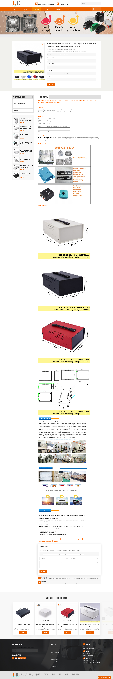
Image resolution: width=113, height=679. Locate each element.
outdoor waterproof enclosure (55, 652)
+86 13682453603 (64, 3)
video (66, 674)
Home (15, 9)
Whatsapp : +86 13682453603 (88, 655)
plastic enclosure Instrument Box (56, 664)
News (47, 9)
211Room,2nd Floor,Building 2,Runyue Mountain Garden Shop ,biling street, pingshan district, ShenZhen (91, 661)
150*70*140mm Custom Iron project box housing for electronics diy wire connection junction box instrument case (45, 625)
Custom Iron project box (77, 539)
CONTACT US (58, 9)
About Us (25, 9)
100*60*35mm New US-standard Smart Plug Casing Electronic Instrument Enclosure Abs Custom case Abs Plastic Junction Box (26, 119)
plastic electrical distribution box (56, 661)
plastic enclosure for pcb (55, 657)
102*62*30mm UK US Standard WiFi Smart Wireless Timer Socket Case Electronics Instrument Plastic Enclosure (25, 127)
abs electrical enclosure (54, 650)
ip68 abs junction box (54, 666)
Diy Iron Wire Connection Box (66, 539)
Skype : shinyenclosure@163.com (88, 648)
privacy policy (75, 674)
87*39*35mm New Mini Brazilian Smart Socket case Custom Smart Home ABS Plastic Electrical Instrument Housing (26, 151)
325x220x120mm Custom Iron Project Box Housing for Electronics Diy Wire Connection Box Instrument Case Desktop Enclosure (63, 554)
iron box (20, 35)
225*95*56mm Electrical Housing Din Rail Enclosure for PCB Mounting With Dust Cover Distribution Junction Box (26, 166)
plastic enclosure (18, 100)
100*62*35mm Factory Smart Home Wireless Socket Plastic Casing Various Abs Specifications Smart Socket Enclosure (26, 158)
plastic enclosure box (54, 659)
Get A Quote (97, 9)
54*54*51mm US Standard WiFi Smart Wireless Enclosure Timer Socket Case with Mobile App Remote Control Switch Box (26, 135)
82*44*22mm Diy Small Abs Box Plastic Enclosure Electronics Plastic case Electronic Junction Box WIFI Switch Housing (26, 143)
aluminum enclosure (19, 103)
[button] (103, 618)
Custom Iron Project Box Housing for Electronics (51, 539)
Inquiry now (51, 84)
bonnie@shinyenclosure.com (46, 3)
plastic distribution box (54, 654)
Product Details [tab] (43, 97)
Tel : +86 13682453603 (86, 653)
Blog (69, 9)
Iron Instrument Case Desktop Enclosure (45, 541)
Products (36, 9)
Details (23, 632)
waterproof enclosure (20, 107)
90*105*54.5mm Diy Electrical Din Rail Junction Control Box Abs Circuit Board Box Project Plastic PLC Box (26, 174)
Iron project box (86, 539)
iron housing (56, 541)
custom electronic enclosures (55, 647)
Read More (22, 122)
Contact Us (37, 674)
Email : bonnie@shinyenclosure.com (88, 646)
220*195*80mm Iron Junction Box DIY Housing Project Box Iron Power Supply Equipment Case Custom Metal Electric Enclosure (67, 625)
